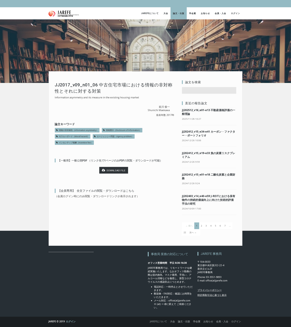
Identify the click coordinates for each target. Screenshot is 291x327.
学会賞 (192, 13)
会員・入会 (220, 13)
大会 (166, 13)
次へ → (192, 232)
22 (185, 232)
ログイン (235, 13)
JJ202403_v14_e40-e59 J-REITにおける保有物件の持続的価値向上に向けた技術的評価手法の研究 (208, 199)
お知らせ (205, 13)
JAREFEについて (150, 13)
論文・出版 (178, 13)
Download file (115, 170)
